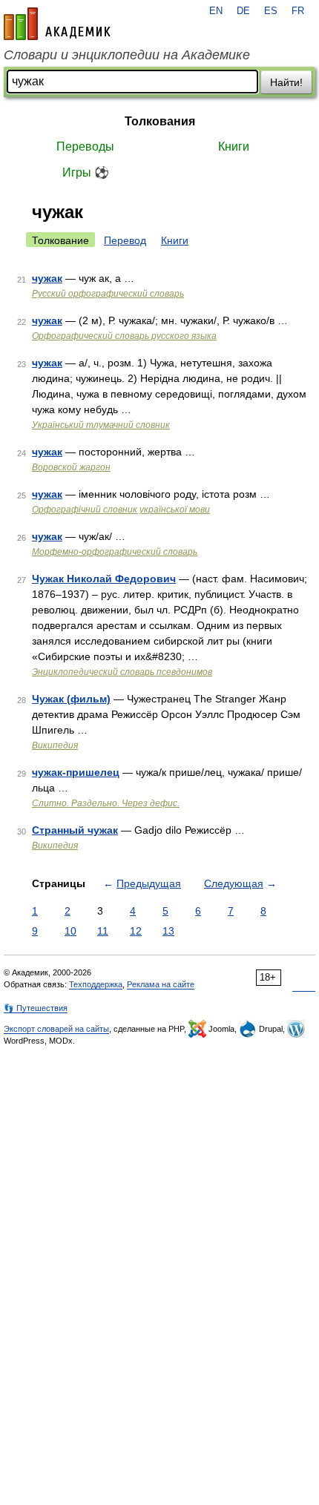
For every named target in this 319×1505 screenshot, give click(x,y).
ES (270, 11)
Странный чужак (75, 830)
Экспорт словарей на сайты (56, 1028)
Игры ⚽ (85, 172)
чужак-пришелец (75, 772)
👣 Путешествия (36, 1008)
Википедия (55, 745)
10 (70, 931)
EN (216, 11)
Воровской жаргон (71, 467)
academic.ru (57, 23)
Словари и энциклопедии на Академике (127, 54)
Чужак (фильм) (71, 699)
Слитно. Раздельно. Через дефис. (106, 803)
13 (168, 931)
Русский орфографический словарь (108, 294)
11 (102, 931)
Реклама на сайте (160, 984)
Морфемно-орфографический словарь (114, 552)
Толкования (160, 121)
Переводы (85, 146)
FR (298, 11)
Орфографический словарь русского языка (124, 336)
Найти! (286, 82)
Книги (233, 146)
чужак (47, 278)
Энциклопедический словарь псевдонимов (122, 672)
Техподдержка (95, 984)
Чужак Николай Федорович (104, 578)
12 (136, 931)
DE (243, 11)
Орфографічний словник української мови (121, 509)
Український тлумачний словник (101, 425)
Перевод (125, 240)
